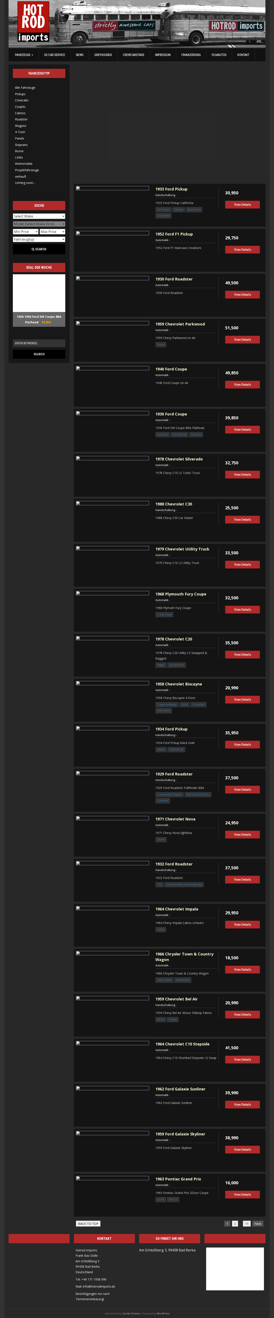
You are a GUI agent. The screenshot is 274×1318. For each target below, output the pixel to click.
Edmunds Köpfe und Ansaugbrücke (184, 884)
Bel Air (161, 1019)
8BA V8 (161, 749)
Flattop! (172, 1019)
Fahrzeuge (23, 55)
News (79, 55)
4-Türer (20, 132)
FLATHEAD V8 (179, 434)
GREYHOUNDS (103, 55)
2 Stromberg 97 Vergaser (170, 794)
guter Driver (194, 209)
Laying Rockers (176, 664)
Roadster (21, 119)
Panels (19, 138)
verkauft (20, 176)
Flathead (178, 209)
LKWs (19, 157)
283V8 (184, 704)
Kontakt (243, 55)
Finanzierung (191, 55)
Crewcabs (21, 100)
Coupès (20, 107)
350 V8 (161, 839)
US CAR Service (54, 55)
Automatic (163, 434)
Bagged (161, 664)
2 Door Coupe (164, 614)
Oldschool (196, 434)
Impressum (163, 55)
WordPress (163, 1313)
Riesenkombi (182, 979)
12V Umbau (164, 209)
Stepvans (21, 145)
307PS (161, 1199)
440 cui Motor (164, 979)
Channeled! (198, 704)
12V (159, 884)
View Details (242, 204)
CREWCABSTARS (133, 55)
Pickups (20, 94)
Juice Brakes (163, 215)
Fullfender (163, 800)
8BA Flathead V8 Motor (198, 794)
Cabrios (20, 113)
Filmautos (219, 55)
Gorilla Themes (131, 1313)
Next (258, 1224)
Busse (19, 151)
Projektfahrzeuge (27, 170)
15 (247, 1224)
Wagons (20, 126)
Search (41, 249)
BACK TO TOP (88, 1224)
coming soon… (25, 183)
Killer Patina (164, 710)
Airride (161, 344)
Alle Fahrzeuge (25, 87)
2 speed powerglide (167, 704)
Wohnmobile (24, 164)
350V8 (161, 929)
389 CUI (173, 1199)
